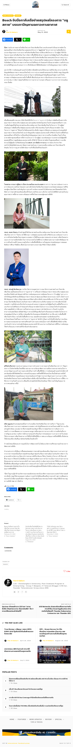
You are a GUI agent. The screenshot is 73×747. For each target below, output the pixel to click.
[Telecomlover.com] (35, 5)
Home (12, 719)
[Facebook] (22, 591)
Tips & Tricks (36, 722)
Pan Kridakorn (12, 32)
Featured (22, 719)
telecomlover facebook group (19, 743)
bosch (5, 564)
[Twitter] (18, 591)
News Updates (8, 15)
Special (58, 719)
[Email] (14, 591)
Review (48, 719)
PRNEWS (18, 15)
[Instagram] (26, 591)
